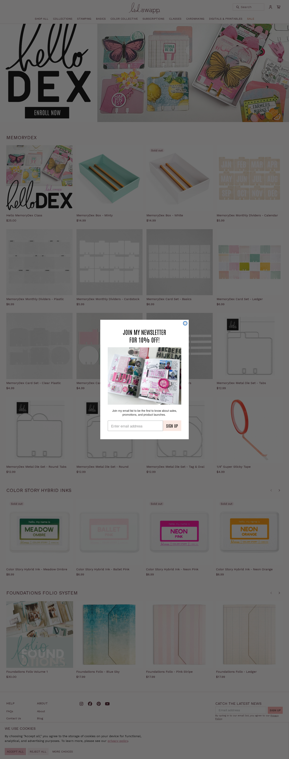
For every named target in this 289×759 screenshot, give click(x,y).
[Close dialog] (185, 323)
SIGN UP (172, 425)
